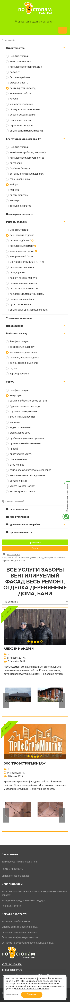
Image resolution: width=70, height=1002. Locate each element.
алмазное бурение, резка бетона (28, 400)
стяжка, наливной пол (21, 299)
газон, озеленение (20, 179)
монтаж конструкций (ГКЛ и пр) (27, 261)
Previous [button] (6, 700)
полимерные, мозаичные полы (26, 293)
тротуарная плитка (20, 205)
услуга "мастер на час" (22, 486)
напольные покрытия (21, 267)
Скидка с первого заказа (15, 875)
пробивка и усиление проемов (26, 438)
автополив (15, 163)
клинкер (14, 189)
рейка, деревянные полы (23, 362)
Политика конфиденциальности (20, 937)
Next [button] (62, 700)
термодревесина (19, 373)
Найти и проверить (12, 868)
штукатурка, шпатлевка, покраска (28, 309)
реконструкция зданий (22, 114)
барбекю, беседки (19, 168)
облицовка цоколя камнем (24, 109)
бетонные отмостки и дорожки (26, 173)
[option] (17, 700)
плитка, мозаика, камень (23, 283)
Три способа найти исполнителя (20, 861)
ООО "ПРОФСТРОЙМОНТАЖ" (25, 763)
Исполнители (13, 554)
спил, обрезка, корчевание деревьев (30, 470)
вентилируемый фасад (22, 88)
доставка (14, 422)
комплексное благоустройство (26, 157)
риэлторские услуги (20, 454)
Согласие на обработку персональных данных (28, 942)
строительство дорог (21, 125)
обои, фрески (17, 272)
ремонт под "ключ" (20, 240)
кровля (13, 98)
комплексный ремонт (21, 245)
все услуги (15, 395)
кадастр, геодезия (20, 427)
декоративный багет (21, 256)
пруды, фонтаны (18, 195)
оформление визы (19, 432)
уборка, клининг (18, 480)
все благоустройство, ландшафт (27, 152)
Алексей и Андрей (19, 648)
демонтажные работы (22, 416)
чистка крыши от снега (22, 491)
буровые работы (18, 82)
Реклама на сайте (12, 905)
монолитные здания (21, 104)
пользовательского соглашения (32, 988)
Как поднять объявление (16, 921)
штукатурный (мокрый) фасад (26, 130)
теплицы (14, 200)
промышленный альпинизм (25, 443)
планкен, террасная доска (24, 357)
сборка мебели (18, 459)
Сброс (35, 548)
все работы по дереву (21, 346)
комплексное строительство (25, 66)
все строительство (20, 61)
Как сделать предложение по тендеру (23, 900)
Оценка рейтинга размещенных (20, 926)
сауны (13, 368)
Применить (35, 542)
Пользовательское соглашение (19, 932)
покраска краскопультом (23, 288)
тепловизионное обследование (27, 475)
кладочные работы (20, 93)
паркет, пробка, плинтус (23, 277)
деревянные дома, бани (23, 352)
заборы (13, 184)
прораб (13, 448)
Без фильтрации (19, 56)
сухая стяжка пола (20, 304)
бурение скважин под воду (24, 406)
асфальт (14, 72)
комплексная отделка (22, 251)
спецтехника (16, 464)
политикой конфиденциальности (32, 986)
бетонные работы (19, 77)
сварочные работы (20, 120)
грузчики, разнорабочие (23, 411)
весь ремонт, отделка (21, 235)
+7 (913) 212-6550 (12, 964)
